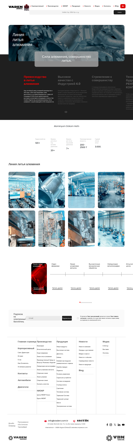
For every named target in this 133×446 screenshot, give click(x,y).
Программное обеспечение (23, 424)
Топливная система (63, 392)
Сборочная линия (42, 373)
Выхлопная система (63, 350)
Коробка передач (62, 367)
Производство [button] (53, 6)
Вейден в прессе (84, 354)
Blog (116, 6)
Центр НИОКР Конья (43, 395)
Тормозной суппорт (63, 399)
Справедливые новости (86, 361)
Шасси (59, 403)
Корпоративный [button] (38, 6)
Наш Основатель (23, 363)
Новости (87, 6)
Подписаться (67, 318)
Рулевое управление (63, 374)
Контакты (107, 6)
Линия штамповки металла (45, 370)
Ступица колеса (62, 385)
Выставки (106, 349)
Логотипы (106, 353)
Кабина (59, 357)
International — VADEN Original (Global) (57, 427)
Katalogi (105, 346)
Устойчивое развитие (24, 367)
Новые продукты (62, 347)
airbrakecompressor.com (79, 427)
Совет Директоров (23, 353)
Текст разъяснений (93, 316)
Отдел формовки (42, 353)
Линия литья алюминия (44, 357)
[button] (65, 112)
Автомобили (24, 380)
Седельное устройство (64, 378)
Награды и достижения (86, 350)
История (20, 356)
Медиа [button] (97, 6)
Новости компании (84, 347)
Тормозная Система (63, 396)
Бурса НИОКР (41, 398)
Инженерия (40, 346)
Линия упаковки (42, 377)
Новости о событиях (85, 357)
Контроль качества (43, 384)
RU (123, 6)
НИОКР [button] (65, 6)
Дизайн (12, 424)
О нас (19, 360)
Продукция (76, 6)
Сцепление (60, 388)
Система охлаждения (63, 381)
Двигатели (23, 387)
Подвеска (60, 371)
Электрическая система (64, 406)
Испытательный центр (44, 349)
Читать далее (38, 288)
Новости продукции (85, 364)
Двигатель (60, 354)
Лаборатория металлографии (46, 366)
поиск (119, 12)
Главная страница (27, 341)
